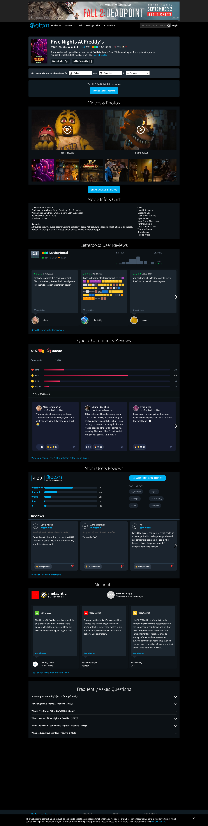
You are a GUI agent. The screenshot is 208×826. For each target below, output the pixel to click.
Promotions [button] (109, 25)
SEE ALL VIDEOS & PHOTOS (104, 189)
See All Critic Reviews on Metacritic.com (50, 672)
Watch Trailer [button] (58, 61)
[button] (80, 73)
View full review (40, 653)
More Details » (100, 54)
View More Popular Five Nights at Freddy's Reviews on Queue (60, 457)
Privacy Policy (158, 821)
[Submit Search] (169, 25)
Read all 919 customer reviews (46, 574)
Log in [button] (175, 25)
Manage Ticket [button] (93, 25)
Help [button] (81, 25)
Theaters (67, 25)
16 (42, 446)
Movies (54, 25)
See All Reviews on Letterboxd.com (48, 329)
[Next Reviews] (176, 297)
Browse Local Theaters (104, 90)
